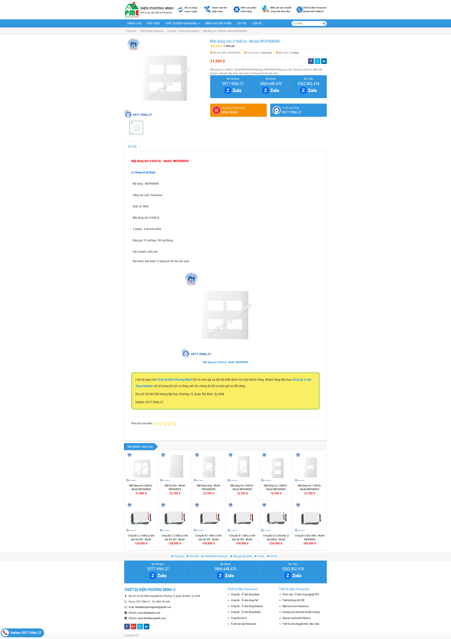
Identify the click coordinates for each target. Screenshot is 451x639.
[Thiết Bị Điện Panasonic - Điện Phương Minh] (149, 10)
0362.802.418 (308, 83)
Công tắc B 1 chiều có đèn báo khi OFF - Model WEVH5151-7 (208, 539)
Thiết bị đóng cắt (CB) (293, 600)
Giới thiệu (153, 23)
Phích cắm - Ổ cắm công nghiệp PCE (300, 594)
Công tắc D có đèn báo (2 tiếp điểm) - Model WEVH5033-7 (276, 539)
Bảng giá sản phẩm (218, 23)
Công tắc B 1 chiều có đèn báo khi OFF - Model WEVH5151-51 (242, 539)
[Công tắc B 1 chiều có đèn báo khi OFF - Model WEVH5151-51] (242, 517)
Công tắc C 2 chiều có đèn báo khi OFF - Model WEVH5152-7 (141, 539)
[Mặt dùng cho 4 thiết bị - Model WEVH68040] (165, 78)
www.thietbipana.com (149, 612)
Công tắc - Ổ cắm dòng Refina (246, 612)
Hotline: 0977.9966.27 (25, 633)
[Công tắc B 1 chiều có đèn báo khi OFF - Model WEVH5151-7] (209, 517)
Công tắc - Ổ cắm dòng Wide (245, 594)
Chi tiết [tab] (132, 146)
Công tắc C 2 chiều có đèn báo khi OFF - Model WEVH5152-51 (175, 539)
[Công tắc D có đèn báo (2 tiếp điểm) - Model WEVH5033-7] (276, 517)
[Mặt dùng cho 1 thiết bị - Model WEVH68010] (310, 467)
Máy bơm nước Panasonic (295, 606)
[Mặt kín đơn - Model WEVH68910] (175, 467)
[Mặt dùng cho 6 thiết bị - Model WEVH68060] (141, 467)
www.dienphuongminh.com (152, 618)
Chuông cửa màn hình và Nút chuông (301, 612)
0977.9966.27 (233, 83)
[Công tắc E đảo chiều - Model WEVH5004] (310, 517)
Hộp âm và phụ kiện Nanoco (296, 618)
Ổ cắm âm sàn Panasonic (244, 623)
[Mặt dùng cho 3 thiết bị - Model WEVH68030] (242, 467)
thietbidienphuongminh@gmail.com (153, 607)
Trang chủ (134, 23)
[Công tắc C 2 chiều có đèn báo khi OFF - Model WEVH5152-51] (175, 517)
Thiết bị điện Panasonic (181, 23)
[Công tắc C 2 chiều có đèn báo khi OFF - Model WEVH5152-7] (141, 517)
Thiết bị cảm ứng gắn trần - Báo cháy (300, 623)
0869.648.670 (271, 83)
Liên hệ (257, 23)
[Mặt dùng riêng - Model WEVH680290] (209, 467)
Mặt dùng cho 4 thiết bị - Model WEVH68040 (225, 362)
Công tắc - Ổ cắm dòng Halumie (247, 606)
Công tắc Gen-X (239, 618)
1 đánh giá (229, 46)
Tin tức (242, 23)
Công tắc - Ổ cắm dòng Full (244, 600)
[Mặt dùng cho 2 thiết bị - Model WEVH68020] (276, 467)
